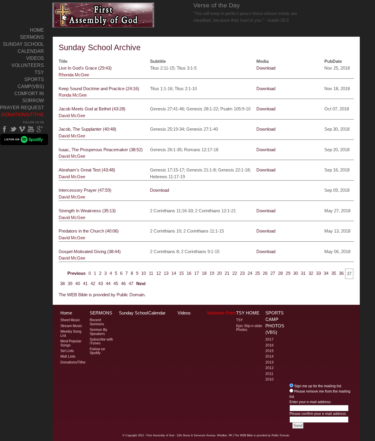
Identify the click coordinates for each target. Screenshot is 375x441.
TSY (39, 72)
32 (310, 273)
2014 (269, 356)
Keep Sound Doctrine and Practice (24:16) (99, 88)
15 (181, 273)
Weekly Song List (70, 333)
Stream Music (71, 326)
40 (77, 283)
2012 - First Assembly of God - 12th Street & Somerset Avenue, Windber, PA (185, 435)
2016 (269, 345)
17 (196, 273)
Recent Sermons (97, 322)
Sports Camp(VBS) (31, 83)
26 (265, 273)
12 (158, 273)
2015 (269, 351)
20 (219, 273)
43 (100, 283)
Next (141, 283)
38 (62, 283)
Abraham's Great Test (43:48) (87, 169)
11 (151, 273)
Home (37, 30)
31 (303, 273)
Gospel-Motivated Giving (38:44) (90, 251)
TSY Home (247, 313)
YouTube (30, 129)
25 (257, 273)
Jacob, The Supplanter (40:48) (87, 129)
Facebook (4, 129)
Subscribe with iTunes (101, 341)
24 (250, 273)
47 (131, 283)
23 (242, 273)
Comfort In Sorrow (29, 97)
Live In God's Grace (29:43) (85, 67)
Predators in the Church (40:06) (89, 230)
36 (341, 273)
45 (115, 283)
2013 (269, 362)
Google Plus (39, 129)
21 (227, 273)
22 (234, 273)
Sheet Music (70, 320)
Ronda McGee (73, 94)
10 (143, 273)
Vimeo (22, 129)
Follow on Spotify (97, 351)
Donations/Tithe (22, 114)
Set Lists (67, 351)
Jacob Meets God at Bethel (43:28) (92, 108)
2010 (269, 379)
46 (123, 283)
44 (108, 283)
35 (333, 273)
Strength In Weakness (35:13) (87, 210)
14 (173, 273)
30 (295, 273)
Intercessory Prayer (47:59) (85, 190)
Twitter (13, 129)
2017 (269, 339)
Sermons (32, 37)
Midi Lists (67, 356)
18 (204, 273)
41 (85, 283)
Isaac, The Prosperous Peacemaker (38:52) (101, 149)
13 (166, 273)
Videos (35, 58)
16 (189, 273)
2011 (269, 374)
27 (272, 273)
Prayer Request (22, 107)
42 (93, 283)
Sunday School (23, 44)
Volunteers (27, 65)
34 (326, 273)
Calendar (31, 51)
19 (211, 273)
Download (265, 67)
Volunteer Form (221, 313)
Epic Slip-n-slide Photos (249, 327)
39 (70, 283)
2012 (269, 368)
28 (280, 273)
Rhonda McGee (74, 74)
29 (288, 273)
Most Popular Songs (70, 343)
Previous (76, 273)
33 (318, 273)
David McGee (72, 115)
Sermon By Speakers (98, 331)
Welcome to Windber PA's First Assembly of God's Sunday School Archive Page (103, 15)
